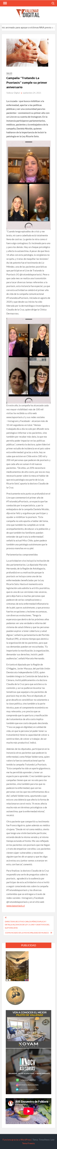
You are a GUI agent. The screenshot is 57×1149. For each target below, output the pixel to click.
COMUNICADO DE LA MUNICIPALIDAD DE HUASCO (27, 933)
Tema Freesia (28, 1143)
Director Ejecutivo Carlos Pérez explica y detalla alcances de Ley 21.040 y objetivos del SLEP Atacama (27, 924)
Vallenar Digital (13, 93)
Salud (9, 73)
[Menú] (5, 3)
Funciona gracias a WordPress (17, 1139)
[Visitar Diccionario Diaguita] (17, 965)
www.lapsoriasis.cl (15, 905)
